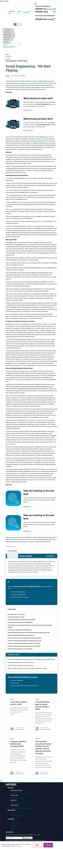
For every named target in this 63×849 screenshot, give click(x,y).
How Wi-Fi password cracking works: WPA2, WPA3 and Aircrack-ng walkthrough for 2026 (29, 632)
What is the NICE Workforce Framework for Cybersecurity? (21, 635)
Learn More (27, 506)
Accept (48, 845)
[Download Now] (11, 583)
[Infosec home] (6, 24)
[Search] (21, 44)
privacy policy (50, 840)
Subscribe (28, 838)
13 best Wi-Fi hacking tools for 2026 (16, 617)
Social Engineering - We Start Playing (16, 614)
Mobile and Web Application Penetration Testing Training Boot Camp (27, 668)
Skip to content (4, 1)
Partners (25, 12)
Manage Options (37, 845)
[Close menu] (19, 24)
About (7, 42)
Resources (8, 39)
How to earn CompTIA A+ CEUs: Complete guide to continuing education (24, 638)
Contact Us (19, 12)
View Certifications (14, 690)
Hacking (8, 59)
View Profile (50, 556)
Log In (47, 9)
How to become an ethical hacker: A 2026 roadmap (19, 630)
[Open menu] (15, 24)
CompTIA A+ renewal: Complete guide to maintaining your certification (24, 646)
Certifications (9, 37)
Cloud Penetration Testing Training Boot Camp (21, 665)
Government (8, 32)
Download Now (13, 601)
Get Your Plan (28, 110)
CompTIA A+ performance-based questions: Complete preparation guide (24, 640)
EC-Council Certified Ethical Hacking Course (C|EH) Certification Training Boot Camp (31, 659)
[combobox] (11, 44)
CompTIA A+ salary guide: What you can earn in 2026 (20, 648)
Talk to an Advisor (9, 47)
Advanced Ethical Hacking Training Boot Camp (21, 662)
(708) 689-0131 (12, 12)
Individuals (8, 29)
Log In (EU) (53, 9)
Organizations (9, 34)
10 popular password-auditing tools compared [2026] (20, 622)
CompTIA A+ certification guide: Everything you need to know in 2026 (24, 643)
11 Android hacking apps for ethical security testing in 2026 (21, 619)
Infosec (8, 54)
